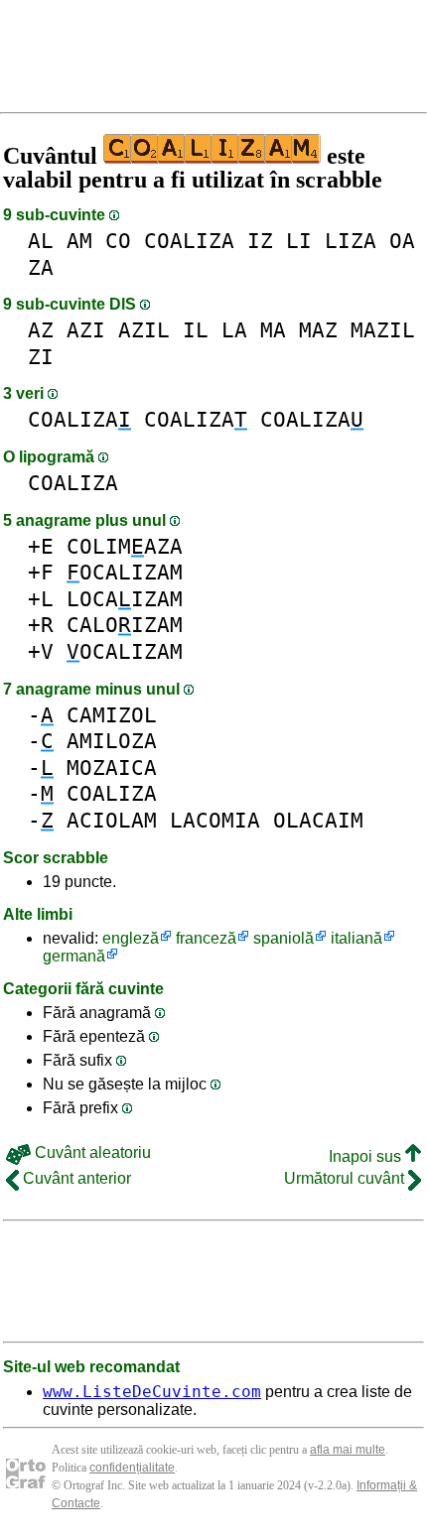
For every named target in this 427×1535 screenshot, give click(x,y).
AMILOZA (112, 740)
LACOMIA (215, 820)
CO (118, 240)
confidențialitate (132, 1467)
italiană (356, 938)
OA (402, 240)
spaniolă (283, 938)
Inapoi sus (367, 1156)
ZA (41, 267)
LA (234, 330)
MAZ (318, 330)
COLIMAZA (125, 546)
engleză (130, 938)
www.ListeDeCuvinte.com (152, 1391)
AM (79, 240)
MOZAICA (112, 767)
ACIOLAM (112, 820)
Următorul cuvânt (346, 1178)
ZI (41, 356)
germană (74, 956)
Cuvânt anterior (75, 1178)
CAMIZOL (112, 715)
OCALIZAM (125, 572)
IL (196, 330)
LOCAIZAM (125, 598)
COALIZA (189, 240)
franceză (206, 938)
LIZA (350, 240)
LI (299, 240)
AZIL (144, 330)
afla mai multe (347, 1450)
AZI (86, 330)
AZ (41, 330)
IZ (260, 240)
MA (273, 330)
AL (41, 240)
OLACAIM (318, 820)
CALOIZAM (125, 624)
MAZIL (383, 330)
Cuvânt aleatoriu (91, 1152)
